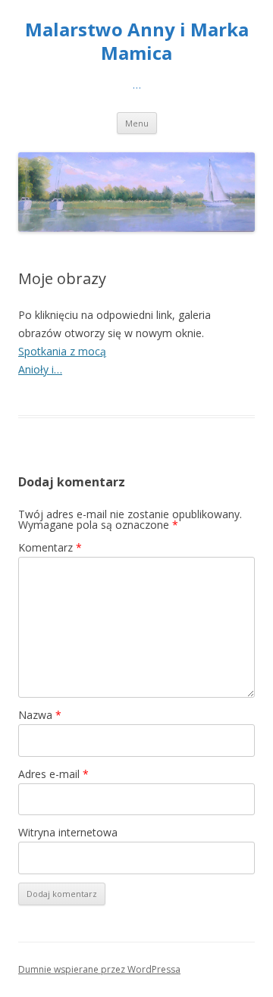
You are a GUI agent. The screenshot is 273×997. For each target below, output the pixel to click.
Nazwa (39, 715)
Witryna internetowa (68, 832)
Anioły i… (40, 369)
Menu (137, 123)
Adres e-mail (53, 774)
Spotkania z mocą (62, 351)
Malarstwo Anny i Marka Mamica (137, 41)
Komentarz (50, 547)
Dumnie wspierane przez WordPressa (99, 969)
